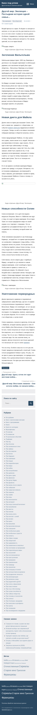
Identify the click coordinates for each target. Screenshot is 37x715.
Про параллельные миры (14, 550)
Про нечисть (10, 536)
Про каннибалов (11, 507)
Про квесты (9, 509)
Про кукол (9, 521)
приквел (27, 342)
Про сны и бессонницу (13, 589)
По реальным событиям (13, 437)
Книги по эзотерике (12, 427)
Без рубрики (10, 417)
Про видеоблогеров (12, 463)
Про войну (9, 468)
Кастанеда (22, 660)
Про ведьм (9, 461)
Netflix (6, 660)
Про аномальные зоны (13, 446)
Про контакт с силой (12, 516)
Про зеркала (10, 492)
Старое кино (10, 670)
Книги (7, 424)
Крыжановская (18, 663)
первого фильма (14, 128)
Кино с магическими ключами (15, 420)
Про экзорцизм (10, 608)
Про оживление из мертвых (15, 545)
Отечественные (11, 666)
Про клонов (9, 511)
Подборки (9, 439)
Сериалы (24, 666)
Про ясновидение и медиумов (15, 610)
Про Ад (8, 441)
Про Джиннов (10, 478)
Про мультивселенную (13, 526)
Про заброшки (10, 487)
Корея (12, 663)
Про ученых (9, 598)
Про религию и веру (12, 579)
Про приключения (11, 562)
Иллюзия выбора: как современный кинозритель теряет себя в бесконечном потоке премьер (18, 631)
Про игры (9, 497)
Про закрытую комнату (13, 490)
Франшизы (5, 368)
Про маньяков (10, 523)
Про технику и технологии (14, 596)
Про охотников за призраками (15, 548)
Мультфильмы (10, 429)
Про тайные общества (13, 593)
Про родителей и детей (13, 581)
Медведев (23, 663)
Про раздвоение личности (14, 574)
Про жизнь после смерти (14, 485)
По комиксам (10, 434)
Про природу (10, 564)
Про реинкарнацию (12, 577)
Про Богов (9, 453)
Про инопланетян (11, 499)
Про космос (9, 519)
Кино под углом (10, 3)
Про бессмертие (11, 451)
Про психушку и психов (13, 569)
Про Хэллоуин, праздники (14, 601)
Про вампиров (6, 21)
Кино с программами (12, 422)
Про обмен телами (12, 538)
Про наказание (10, 528)
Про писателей (10, 552)
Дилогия (10, 660)
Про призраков (10, 560)
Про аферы (9, 449)
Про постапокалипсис (13, 555)
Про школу (9, 606)
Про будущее (10, 456)
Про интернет (10, 502)
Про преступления (12, 557)
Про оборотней (17, 21)
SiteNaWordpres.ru (7, 710)
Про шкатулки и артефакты (14, 603)
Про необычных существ (14, 533)
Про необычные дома (13, 531)
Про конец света (11, 514)
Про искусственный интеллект (15, 504)
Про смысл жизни (11, 586)
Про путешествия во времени (15, 572)
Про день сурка (11, 475)
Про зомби (9, 494)
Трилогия (21, 670)
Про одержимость (11, 543)
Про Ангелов (10, 444)
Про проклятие (10, 567)
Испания (15, 660)
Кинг (26, 660)
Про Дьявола (10, 482)
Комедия (7, 663)
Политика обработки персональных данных (14, 703)
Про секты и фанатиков (13, 584)
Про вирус (9, 466)
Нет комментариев (7, 23)
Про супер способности (13, 591)
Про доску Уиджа (11, 480)
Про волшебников (11, 470)
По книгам (9, 432)
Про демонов (10, 473)
